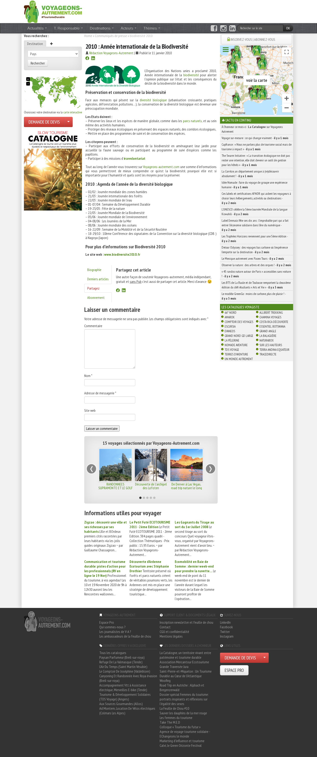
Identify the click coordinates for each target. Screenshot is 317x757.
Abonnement (96, 297)
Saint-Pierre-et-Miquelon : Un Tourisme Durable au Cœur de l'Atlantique (186, 673)
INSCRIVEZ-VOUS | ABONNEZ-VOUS (253, 39)
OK (288, 28)
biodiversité (191, 75)
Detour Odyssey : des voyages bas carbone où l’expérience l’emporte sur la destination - (255, 249)
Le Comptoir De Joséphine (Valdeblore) (124, 671)
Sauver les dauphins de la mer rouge (183, 713)
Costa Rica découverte (273, 322)
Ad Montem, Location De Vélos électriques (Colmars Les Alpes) (127, 710)
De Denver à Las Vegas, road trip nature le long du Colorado (186, 488)
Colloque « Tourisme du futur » (180, 727)
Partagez (93, 288)
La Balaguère (267, 336)
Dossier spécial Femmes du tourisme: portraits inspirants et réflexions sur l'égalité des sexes (184, 699)
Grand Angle (267, 331)
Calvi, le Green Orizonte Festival (181, 745)
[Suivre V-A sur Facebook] (214, 28)
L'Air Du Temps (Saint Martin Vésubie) (123, 666)
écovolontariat (134, 158)
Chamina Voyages (270, 317)
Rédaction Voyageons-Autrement (111, 53)
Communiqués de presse (111, 35)
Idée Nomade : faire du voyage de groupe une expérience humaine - (254, 184)
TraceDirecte (267, 354)
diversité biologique (153, 100)
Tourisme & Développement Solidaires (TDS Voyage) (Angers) (125, 696)
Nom (88, 375)
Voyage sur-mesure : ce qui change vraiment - (255, 138)
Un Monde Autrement (239, 359)
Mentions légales (171, 636)
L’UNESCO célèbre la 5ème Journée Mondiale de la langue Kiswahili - (254, 211)
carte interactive (72, 112)
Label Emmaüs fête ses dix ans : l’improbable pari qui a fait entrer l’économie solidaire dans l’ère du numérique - (255, 225)
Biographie (94, 269)
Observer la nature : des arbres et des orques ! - (256, 265)
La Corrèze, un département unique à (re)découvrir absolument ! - (250, 173)
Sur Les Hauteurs (270, 345)
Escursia (230, 326)
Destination (35, 43)
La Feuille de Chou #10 (174, 708)
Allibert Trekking (271, 312)
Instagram (226, 636)
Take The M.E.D (170, 722)
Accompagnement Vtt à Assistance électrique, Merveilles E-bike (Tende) (123, 687)
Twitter (225, 631)
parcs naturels (192, 120)
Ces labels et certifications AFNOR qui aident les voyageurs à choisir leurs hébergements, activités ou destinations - (256, 198)
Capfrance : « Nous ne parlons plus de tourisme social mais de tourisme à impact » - (256, 146)
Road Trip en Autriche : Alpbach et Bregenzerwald (182, 687)
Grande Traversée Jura (174, 666)
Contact (165, 627)
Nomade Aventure (236, 345)
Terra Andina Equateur (274, 350)
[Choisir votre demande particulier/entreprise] (68, 122)
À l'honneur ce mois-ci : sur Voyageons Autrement (252, 129)
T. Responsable (67, 28)
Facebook (226, 627)
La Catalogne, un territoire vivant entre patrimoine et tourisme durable (185, 655)
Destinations (100, 28)
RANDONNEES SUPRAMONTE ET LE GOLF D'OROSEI (115, 488)
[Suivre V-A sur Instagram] (223, 28)
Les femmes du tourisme (176, 717)
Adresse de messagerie (100, 393)
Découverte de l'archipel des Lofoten (151, 486)
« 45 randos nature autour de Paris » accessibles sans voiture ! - (256, 273)
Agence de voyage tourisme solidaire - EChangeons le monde (185, 733)
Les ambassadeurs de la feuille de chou (125, 636)
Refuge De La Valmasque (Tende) (120, 662)
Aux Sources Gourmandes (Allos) (121, 703)
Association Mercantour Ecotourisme (184, 662)
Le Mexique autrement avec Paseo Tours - (253, 258)
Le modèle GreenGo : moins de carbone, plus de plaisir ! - (254, 296)
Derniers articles (98, 279)
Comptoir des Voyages (239, 322)
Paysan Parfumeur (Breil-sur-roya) (122, 657)
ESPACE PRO (234, 670)
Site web (90, 410)
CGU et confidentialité (174, 631)
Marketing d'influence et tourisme (182, 740)
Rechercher (38, 63)
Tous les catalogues (112, 652)
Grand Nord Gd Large (239, 336)
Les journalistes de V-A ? (115, 631)
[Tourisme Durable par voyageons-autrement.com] (53, 11)
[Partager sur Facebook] (87, 58)
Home (88, 35)
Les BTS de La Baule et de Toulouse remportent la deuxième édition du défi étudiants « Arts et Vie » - (256, 285)
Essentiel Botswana (272, 326)
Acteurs (127, 28)
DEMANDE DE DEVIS (44, 122)
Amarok (230, 317)
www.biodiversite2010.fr (122, 254)
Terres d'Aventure (236, 354)
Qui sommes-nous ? (112, 627)
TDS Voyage (232, 350)
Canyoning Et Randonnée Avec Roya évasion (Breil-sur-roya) (128, 678)
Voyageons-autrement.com (161, 166)
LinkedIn (225, 622)
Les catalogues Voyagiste (240, 307)
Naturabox (266, 340)
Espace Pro (106, 622)
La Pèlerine (232, 340)
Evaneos (230, 331)
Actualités (36, 28)
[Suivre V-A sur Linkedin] (232, 28)
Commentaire (93, 325)
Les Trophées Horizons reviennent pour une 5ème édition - (255, 238)
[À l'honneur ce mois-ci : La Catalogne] (53, 169)
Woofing (165, 680)
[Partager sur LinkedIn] (93, 58)
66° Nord (230, 312)
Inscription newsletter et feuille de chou (186, 622)
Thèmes (150, 28)
